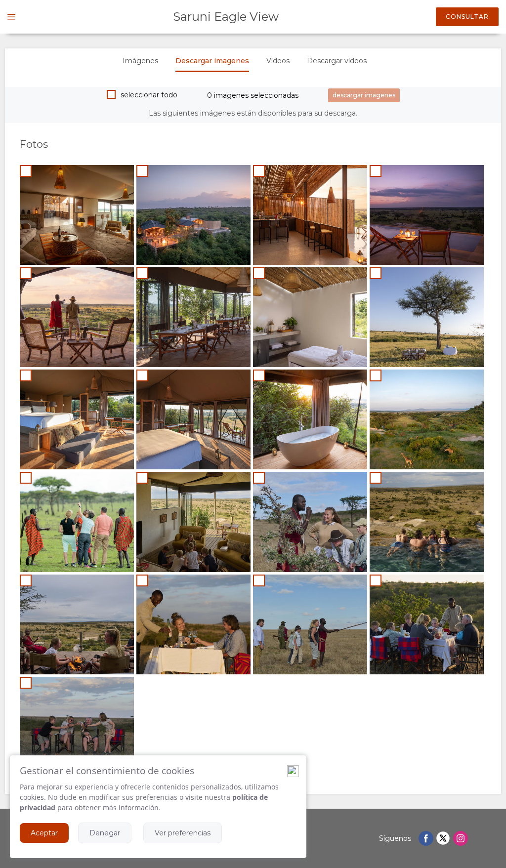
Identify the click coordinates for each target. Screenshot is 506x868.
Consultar (467, 16)
